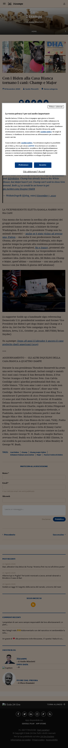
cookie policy (46, 132)
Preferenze (23, 165)
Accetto (42, 165)
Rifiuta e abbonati (55, 107)
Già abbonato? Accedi (34, 171)
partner (31, 146)
